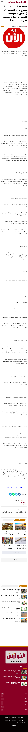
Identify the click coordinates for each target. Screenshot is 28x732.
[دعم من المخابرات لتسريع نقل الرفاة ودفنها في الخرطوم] (24, 597)
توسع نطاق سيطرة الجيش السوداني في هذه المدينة (7, 513)
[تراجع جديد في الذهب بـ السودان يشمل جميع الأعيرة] (7, 526)
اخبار (26, 693)
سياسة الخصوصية (7, 722)
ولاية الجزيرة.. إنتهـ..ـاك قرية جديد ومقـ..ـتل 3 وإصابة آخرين (20, 513)
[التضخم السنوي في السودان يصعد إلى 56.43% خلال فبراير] (20, 540)
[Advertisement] (14, 70)
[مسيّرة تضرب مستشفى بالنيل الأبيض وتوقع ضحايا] (24, 614)
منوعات (25, 704)
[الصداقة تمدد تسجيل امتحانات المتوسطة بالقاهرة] (24, 603)
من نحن (14, 725)
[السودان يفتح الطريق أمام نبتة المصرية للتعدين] (20, 526)
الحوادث (25, 698)
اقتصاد (24, 523)
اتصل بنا (16, 722)
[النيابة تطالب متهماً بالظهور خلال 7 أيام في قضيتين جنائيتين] (24, 609)
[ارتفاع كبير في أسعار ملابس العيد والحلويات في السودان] (7, 540)
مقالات (25, 701)
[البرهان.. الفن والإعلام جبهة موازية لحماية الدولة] (24, 591)
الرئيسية (20, 717)
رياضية (25, 706)
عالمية (25, 709)
